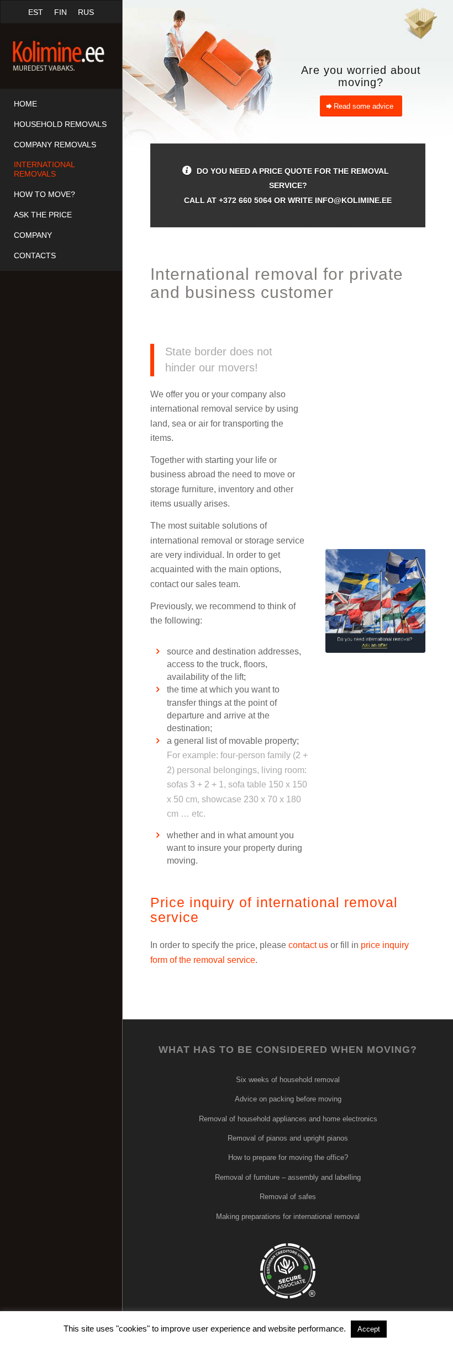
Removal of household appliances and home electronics (288, 1119)
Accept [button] (368, 1329)
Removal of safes (288, 1196)
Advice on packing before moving (288, 1099)
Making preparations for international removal (288, 1216)
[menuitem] (61, 104)
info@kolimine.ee (353, 200)
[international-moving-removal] (375, 601)
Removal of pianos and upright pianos (288, 1138)
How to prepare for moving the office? (288, 1157)
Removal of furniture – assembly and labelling (288, 1177)
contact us (308, 945)
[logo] (61, 56)
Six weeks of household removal (288, 1080)
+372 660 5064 (245, 200)
